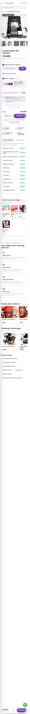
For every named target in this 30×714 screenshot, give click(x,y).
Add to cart (8, 116)
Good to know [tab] (19, 140)
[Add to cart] (14, 710)
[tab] (4, 43)
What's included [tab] (8, 140)
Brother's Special (7, 374)
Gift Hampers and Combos (10, 358)
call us (18, 122)
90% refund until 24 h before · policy (15, 105)
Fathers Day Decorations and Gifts (12, 378)
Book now (20, 116)
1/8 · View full (22, 36)
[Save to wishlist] (25, 15)
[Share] (21, 15)
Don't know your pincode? (9, 73)
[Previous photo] (3, 26)
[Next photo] (25, 26)
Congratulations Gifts (8, 366)
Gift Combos (18, 370)
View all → (25, 304)
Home (2, 11)
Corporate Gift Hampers (9, 362)
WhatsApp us (12, 122)
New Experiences (7, 370)
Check (22, 68)
